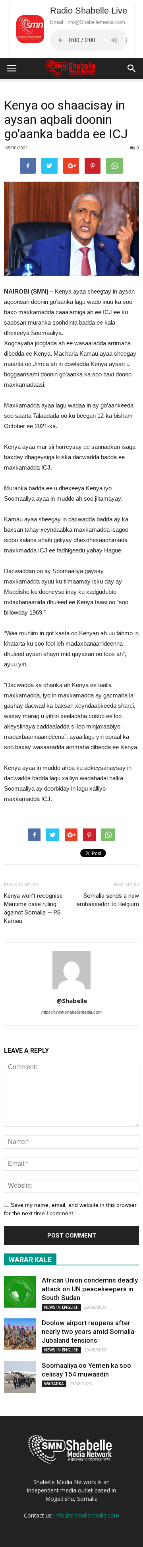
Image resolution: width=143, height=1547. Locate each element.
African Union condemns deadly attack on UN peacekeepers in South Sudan (90, 1289)
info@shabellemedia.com (86, 1515)
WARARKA (54, 1383)
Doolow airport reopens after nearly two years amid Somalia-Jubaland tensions (89, 1331)
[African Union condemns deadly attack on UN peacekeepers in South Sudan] (20, 1292)
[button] (132, 68)
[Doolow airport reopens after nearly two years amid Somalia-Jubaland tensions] (20, 1334)
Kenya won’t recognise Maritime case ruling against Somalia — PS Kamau (33, 908)
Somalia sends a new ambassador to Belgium (108, 900)
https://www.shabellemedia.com (71, 1012)
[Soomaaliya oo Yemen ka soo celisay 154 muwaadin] (20, 1377)
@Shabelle (71, 1001)
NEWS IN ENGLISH (61, 1307)
